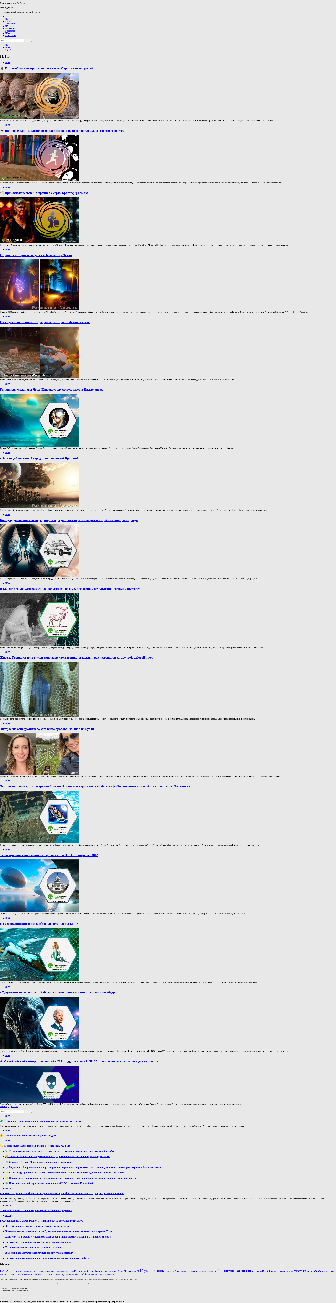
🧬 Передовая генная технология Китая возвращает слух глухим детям (41, 1121)
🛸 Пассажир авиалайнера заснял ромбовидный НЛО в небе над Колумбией (49, 1183)
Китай (83, 1271)
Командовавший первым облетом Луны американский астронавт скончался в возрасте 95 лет (59, 1231)
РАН (215, 1271)
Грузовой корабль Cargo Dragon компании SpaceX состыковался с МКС (41, 1220)
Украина (258, 1271)
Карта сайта (10, 35)
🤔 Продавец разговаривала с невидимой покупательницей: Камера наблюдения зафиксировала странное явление (71, 1178)
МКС (116, 1271)
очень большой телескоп (25, 1274)
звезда (318, 1271)
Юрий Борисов (270, 1271)
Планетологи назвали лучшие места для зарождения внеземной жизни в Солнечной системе (58, 1236)
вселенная (290, 1271)
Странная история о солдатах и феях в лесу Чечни (36, 255)
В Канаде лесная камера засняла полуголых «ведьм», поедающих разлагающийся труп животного (70, 588)
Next (16, 1106)
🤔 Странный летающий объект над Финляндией (28, 1135)
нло (16, 1275)
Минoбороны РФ (132, 1271)
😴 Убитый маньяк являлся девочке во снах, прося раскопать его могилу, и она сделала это (57, 1156)
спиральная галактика (52, 1274)
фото (78, 1274)
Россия (240, 1271)
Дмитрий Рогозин (49, 1271)
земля (1, 1274)
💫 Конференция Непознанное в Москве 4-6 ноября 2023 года (35, 1145)
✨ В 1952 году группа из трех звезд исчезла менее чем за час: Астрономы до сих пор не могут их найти (64, 1172)
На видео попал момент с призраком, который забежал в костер (45, 322)
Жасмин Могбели (62, 1271)
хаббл (84, 1274)
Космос (8, 21)
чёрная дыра (94, 1274)
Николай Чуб (170, 1271)
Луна (97, 1270)
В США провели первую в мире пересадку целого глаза (37, 1226)
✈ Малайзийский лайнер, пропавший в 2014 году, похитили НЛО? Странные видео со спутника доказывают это (80, 1061)
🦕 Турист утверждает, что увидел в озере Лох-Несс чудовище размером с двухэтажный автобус (59, 1151)
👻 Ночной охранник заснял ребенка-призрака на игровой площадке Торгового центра (62, 130)
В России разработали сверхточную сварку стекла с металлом (40, 1252)
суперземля (72, 1274)
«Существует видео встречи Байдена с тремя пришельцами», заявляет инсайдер (57, 992)
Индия (77, 1271)
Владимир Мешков (29, 1271)
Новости (9, 19)
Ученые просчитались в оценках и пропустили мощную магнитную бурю (47, 1258)
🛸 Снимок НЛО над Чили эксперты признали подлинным (39, 1162)
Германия (40, 1271)
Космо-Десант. (6, 8)
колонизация (9, 1275)
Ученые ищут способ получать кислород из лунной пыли (38, 1242)
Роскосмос (10, 28)
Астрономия (10, 24)
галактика (300, 1271)
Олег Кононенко (182, 1271)
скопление (38, 1274)
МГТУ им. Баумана (106, 1271)
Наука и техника (153, 1271)
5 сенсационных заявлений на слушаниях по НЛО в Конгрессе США (49, 855)
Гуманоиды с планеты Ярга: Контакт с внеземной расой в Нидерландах (51, 389)
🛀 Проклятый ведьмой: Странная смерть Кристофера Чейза (44, 193)
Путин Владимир (207, 1271)
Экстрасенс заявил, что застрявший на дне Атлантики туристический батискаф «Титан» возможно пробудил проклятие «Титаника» (95, 786)
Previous (3, 1106)
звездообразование (328, 1271)
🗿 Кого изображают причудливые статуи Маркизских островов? (46, 68)
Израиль (71, 1271)
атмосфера (282, 1271)
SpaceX (12, 1271)
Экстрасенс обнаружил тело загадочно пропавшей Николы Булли (47, 729)
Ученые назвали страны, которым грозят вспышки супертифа (36, 1210)
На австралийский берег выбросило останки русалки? (39, 923)
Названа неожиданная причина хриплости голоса (33, 1247)
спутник (65, 1275)
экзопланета (107, 1274)
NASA (8, 26)
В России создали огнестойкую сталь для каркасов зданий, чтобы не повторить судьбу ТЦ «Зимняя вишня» (62, 1193)
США (249, 1271)
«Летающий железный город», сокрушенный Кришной (39, 458)
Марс (121, 1271)
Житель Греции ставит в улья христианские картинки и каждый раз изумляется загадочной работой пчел (76, 657)
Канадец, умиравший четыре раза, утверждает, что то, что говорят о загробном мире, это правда (69, 520)
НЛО (7, 33)
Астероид (19, 1271)
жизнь (309, 1271)
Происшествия (196, 1271)
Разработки (10, 31)
